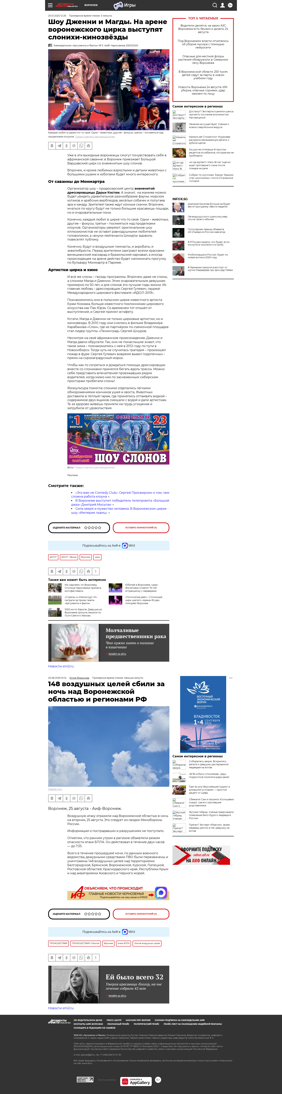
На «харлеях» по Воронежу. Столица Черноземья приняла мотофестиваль (83, 587)
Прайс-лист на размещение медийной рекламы (193, 1024)
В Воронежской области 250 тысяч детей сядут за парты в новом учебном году (203, 75)
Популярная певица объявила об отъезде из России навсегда (206, 230)
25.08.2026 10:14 (57, 677)
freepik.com (55, 789)
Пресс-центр (114, 1020)
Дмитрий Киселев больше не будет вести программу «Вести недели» (209, 205)
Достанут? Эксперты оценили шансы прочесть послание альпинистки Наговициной (211, 114)
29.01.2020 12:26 (57, 15)
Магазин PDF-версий (138, 1020)
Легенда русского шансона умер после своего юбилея (207, 218)
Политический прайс (146, 1024)
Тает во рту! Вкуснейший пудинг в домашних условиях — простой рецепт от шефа (209, 789)
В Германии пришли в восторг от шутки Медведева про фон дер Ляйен (210, 268)
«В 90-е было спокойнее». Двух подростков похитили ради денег (209, 775)
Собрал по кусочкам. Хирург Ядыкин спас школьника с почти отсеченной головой (211, 177)
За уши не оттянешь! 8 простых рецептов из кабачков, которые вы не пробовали (211, 152)
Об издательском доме (88, 1020)
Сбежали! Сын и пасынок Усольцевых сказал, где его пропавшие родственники (211, 802)
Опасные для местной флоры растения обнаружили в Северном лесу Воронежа (203, 60)
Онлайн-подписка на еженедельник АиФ (180, 1020)
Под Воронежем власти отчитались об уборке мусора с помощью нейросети (203, 44)
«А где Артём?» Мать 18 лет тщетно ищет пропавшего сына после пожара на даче (210, 165)
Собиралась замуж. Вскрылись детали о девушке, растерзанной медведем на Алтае (208, 764)
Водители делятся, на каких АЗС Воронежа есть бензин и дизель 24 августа (203, 29)
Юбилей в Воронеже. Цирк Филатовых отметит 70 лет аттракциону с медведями (141, 587)
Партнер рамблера (107, 1080)
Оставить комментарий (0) (141, 527)
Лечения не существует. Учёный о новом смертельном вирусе (209, 126)
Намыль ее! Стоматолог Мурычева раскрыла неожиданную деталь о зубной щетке (209, 139)
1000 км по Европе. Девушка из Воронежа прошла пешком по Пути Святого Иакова (83, 612)
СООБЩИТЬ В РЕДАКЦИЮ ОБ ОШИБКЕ (94, 1028)
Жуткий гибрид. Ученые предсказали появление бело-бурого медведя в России (211, 815)
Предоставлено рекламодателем (95, 136)
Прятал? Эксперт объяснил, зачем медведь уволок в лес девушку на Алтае (209, 827)
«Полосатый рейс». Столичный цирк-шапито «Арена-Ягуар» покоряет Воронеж (143, 600)
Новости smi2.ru (61, 666)
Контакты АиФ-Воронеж (88, 1024)
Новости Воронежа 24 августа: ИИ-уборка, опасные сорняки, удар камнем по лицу (203, 90)
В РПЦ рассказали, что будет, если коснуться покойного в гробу (208, 243)
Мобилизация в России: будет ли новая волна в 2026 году (208, 256)
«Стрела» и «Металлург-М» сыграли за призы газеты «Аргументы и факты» (81, 600)
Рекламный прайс (118, 1024)
